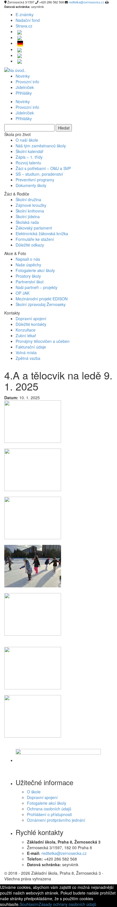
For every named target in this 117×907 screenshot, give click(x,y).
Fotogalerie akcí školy (35, 270)
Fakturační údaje (31, 347)
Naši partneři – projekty (36, 287)
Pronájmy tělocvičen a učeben (43, 341)
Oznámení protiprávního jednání (56, 820)
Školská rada (27, 222)
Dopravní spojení (31, 318)
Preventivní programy (35, 179)
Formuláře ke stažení (35, 239)
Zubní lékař (26, 335)
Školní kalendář (29, 151)
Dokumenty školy (31, 185)
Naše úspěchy (28, 264)
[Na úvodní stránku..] (15, 69)
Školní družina (28, 199)
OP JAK (23, 293)
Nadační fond (28, 20)
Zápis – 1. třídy (29, 157)
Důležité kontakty (31, 324)
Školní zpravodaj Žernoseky (41, 304)
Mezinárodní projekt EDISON (42, 298)
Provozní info (27, 81)
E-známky (25, 14)
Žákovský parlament (34, 228)
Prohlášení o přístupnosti (49, 814)
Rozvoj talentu (28, 162)
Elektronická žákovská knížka (42, 233)
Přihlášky (24, 93)
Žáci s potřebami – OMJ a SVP (43, 168)
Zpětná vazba (28, 358)
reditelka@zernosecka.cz (64, 853)
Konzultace (25, 330)
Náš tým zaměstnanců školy (41, 145)
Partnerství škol (29, 281)
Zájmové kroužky (31, 205)
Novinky (23, 76)
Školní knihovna (30, 211)
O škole (34, 792)
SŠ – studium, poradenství (39, 174)
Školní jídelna (28, 216)
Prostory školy (28, 276)
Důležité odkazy (30, 245)
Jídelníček (25, 87)
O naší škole (27, 140)
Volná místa (26, 352)
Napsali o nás (28, 259)
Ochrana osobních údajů (49, 809)
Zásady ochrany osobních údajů (67, 904)
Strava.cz (24, 26)
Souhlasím (29, 904)
